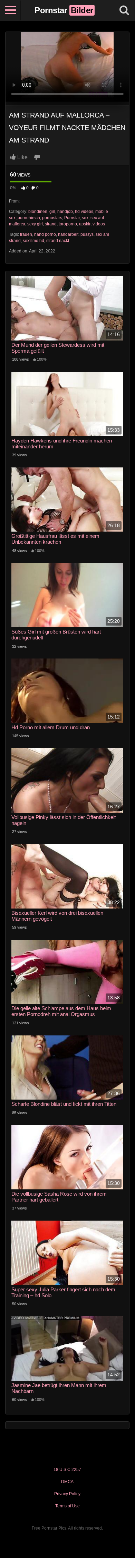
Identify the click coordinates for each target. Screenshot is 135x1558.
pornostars (52, 217)
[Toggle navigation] (10, 10)
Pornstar (72, 217)
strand (51, 224)
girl (52, 211)
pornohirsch (29, 217)
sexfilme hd (33, 240)
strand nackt (57, 240)
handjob (65, 211)
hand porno (45, 234)
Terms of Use (67, 1506)
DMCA (67, 1481)
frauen (26, 234)
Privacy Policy (67, 1493)
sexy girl (35, 224)
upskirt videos (92, 224)
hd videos (84, 211)
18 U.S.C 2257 (67, 1469)
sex (85, 217)
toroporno (68, 224)
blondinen (37, 211)
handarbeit (68, 234)
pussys (87, 234)
